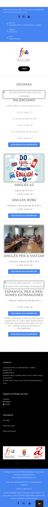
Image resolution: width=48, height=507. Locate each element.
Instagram (8, 401)
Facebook (6, 399)
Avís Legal (6, 420)
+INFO (24, 68)
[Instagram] (24, 16)
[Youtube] (29, 16)
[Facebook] (19, 16)
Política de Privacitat (9, 431)
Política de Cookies (9, 426)
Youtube (7, 404)
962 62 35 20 (13, 32)
